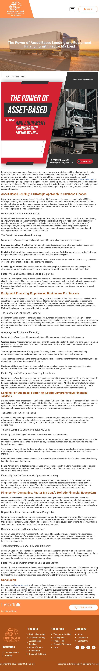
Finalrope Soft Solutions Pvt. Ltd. (84, 664)
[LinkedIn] (88, 647)
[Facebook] (77, 647)
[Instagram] (83, 647)
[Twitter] (93, 647)
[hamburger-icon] (72, 9)
